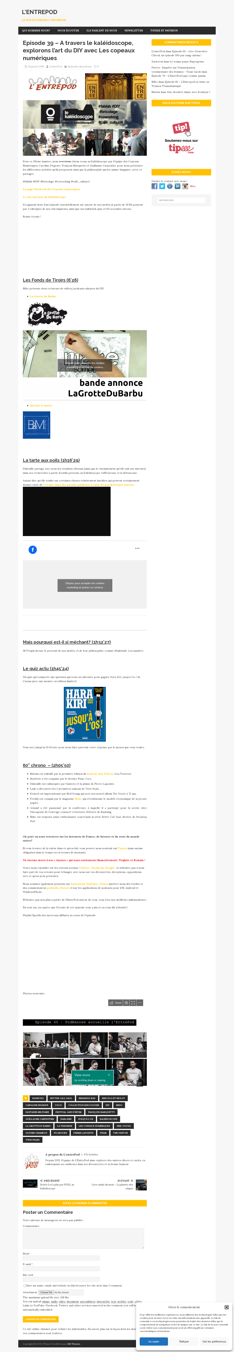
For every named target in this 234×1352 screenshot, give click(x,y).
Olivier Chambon (36, 1132)
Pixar (103, 1132)
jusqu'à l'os (85, 1119)
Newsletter (133, 30)
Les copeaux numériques (94, 1126)
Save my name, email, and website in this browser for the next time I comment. (74, 1285)
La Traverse (64, 1126)
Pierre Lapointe (83, 1132)
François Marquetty (101, 1112)
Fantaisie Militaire (37, 1112)
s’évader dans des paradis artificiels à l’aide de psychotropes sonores (88, 484)
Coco (58, 1105)
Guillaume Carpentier (40, 1119)
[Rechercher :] (181, 200)
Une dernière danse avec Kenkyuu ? (188, 92)
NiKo (155, 81)
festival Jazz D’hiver (100, 773)
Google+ (110, 867)
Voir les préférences (214, 1341)
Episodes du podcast (80, 66)
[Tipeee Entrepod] (181, 162)
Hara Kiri (66, 1119)
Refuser (184, 1341)
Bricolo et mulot (41, 405)
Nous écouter (68, 30)
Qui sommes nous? (36, 30)
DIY (108, 1105)
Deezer (64, 888)
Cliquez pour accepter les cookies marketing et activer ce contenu (84, 365)
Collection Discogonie (83, 1105)
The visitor (120, 1132)
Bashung (38, 1098)
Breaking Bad (87, 1098)
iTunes (103, 884)
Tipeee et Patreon (164, 30)
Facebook (97, 867)
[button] (227, 1307)
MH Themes (73, 1344)
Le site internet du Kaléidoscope (44, 197)
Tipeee (122, 848)
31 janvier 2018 (36, 66)
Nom (26, 1253)
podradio (53, 888)
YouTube (91, 884)
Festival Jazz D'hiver (69, 1112)
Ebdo (78, 798)
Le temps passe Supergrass (187, 61)
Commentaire (31, 1226)
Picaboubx (60, 1132)
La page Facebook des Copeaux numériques (51, 189)
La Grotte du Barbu (43, 296)
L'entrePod (55, 66)
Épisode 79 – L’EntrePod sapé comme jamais (179, 75)
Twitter (84, 867)
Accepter (153, 1341)
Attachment (30, 1292)
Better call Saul (61, 1098)
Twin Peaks (33, 1139)
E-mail (27, 1264)
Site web (28, 1275)
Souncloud (78, 884)
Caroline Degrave (37, 1105)
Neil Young (124, 1126)
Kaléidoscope (108, 1119)
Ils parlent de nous (101, 30)
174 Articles (91, 1154)
